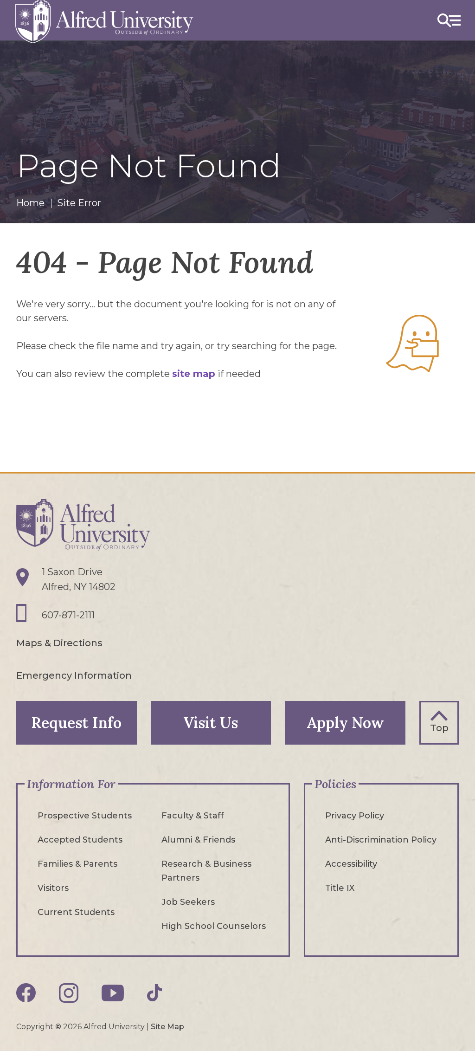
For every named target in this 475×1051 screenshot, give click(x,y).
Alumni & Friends (198, 840)
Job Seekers (188, 902)
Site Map (167, 1026)
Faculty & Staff (192, 816)
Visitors (53, 888)
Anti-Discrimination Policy (380, 840)
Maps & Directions (59, 643)
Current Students (76, 912)
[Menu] (449, 20)
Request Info (76, 722)
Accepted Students (80, 840)
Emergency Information (74, 675)
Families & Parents (77, 864)
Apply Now (345, 722)
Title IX (339, 888)
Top (439, 727)
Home (30, 202)
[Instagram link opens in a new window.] (68, 993)
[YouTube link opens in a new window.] (113, 993)
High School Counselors (213, 926)
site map (193, 373)
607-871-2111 (68, 615)
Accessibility (351, 864)
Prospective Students (85, 816)
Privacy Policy (354, 816)
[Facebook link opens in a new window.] (26, 993)
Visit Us (210, 722)
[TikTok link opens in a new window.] (154, 993)
